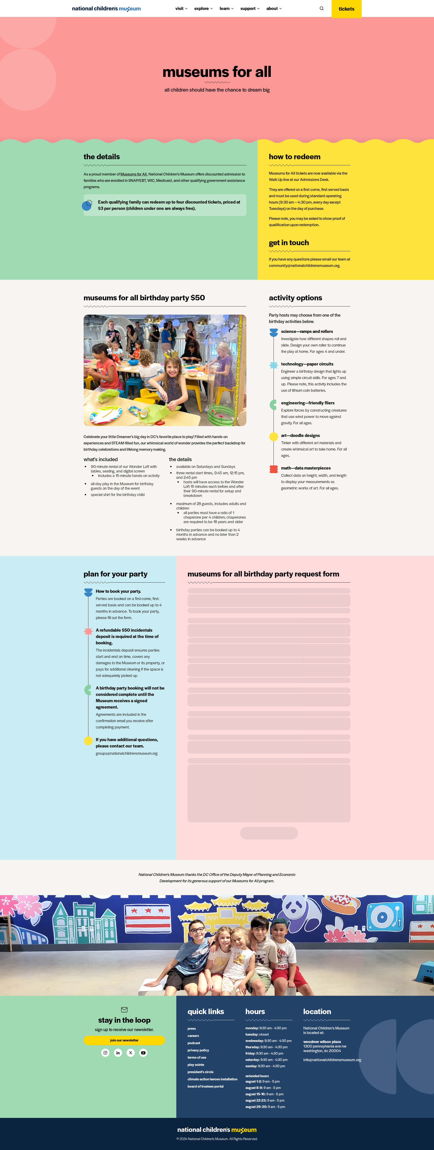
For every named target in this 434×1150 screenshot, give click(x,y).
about (272, 8)
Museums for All (133, 174)
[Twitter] (131, 1053)
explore (201, 8)
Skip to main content (21, 4)
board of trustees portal (206, 1086)
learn (225, 8)
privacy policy (198, 1050)
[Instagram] (105, 1053)
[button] (321, 8)
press (192, 1028)
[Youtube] (143, 1053)
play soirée (196, 1064)
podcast (194, 1042)
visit (179, 8)
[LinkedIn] (118, 1053)
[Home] (106, 9)
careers (193, 1035)
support (248, 8)
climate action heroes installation (212, 1078)
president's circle (200, 1071)
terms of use (197, 1057)
